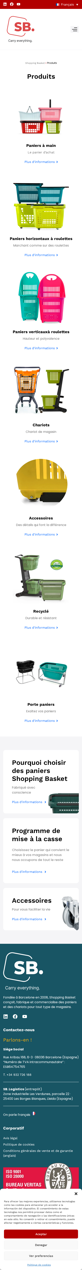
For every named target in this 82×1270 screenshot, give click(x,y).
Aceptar (41, 1234)
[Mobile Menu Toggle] (74, 29)
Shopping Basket (35, 63)
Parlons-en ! (17, 1040)
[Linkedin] (5, 4)
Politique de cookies (39, 1264)
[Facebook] (12, 4)
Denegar (41, 1245)
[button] (76, 1194)
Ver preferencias (41, 1256)
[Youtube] (18, 4)
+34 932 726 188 (19, 1075)
